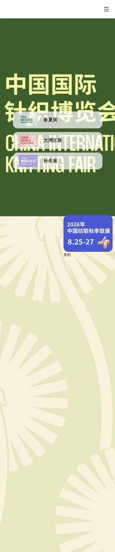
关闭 (67, 255)
